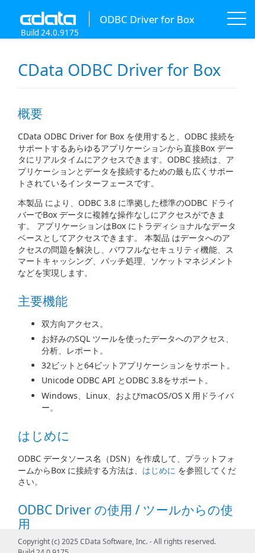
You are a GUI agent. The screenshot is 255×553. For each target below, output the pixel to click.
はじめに (159, 470)
